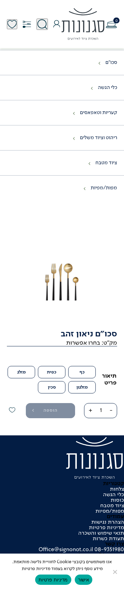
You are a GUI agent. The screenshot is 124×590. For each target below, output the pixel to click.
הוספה (50, 410)
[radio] (82, 372)
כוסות (117, 500)
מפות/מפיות (104, 188)
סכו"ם (111, 62)
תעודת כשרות (108, 539)
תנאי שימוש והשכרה (101, 533)
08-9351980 (108, 550)
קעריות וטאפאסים (98, 112)
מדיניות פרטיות (106, 528)
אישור (83, 579)
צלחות (117, 489)
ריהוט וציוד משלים (98, 137)
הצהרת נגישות (107, 522)
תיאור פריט (109, 379)
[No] (115, 571)
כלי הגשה (107, 87)
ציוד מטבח (106, 162)
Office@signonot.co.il (66, 550)
